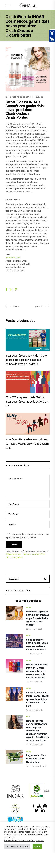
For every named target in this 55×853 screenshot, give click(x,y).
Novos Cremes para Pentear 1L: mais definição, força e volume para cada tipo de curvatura (37, 671)
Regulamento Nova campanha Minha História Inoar (36, 758)
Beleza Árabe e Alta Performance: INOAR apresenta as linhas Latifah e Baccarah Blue (37, 699)
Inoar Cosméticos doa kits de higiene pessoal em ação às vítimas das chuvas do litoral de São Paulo (26, 360)
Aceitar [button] (37, 846)
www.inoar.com (13, 257)
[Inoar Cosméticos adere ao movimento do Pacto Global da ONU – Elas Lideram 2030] (28, 424)
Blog (28, 608)
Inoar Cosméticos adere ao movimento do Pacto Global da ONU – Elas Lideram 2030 (27, 443)
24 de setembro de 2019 (18, 97)
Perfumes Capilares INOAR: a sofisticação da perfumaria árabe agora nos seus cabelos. (37, 618)
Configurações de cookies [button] (17, 846)
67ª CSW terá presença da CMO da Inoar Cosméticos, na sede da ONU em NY (27, 401)
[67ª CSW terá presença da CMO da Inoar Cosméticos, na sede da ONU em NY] (28, 382)
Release (38, 97)
